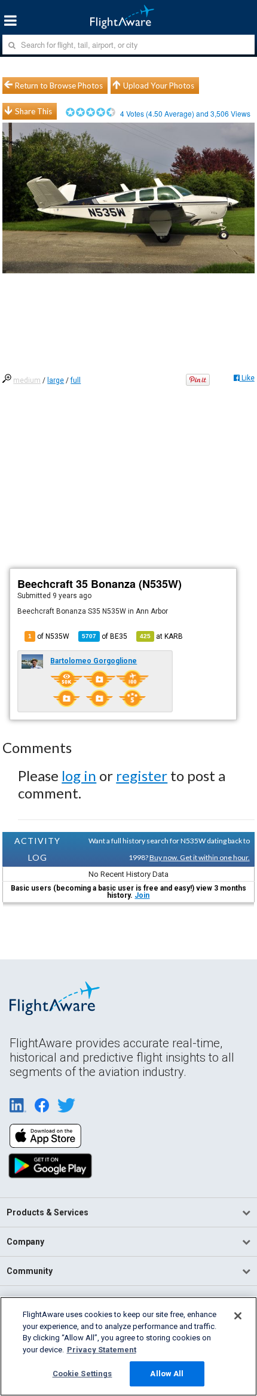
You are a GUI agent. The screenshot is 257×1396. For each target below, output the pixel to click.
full (76, 380)
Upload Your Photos (158, 85)
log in (79, 775)
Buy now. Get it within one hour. (199, 857)
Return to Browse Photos (59, 85)
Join (141, 895)
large (55, 380)
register (141, 775)
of (104, 636)
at (161, 636)
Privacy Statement (101, 1349)
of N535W (48, 636)
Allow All (166, 1373)
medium (27, 380)
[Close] (238, 1316)
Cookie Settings (82, 1373)
